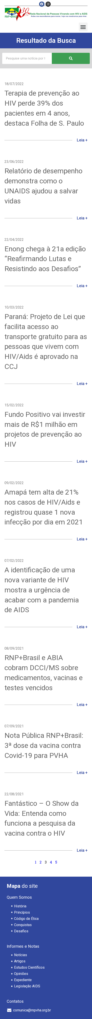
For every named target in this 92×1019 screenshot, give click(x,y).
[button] (83, 27)
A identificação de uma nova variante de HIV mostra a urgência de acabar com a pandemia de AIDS (41, 590)
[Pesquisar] (71, 58)
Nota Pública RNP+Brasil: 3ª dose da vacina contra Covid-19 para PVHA (43, 745)
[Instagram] (48, 4)
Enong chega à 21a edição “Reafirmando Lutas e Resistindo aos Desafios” (45, 259)
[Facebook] (41, 4)
